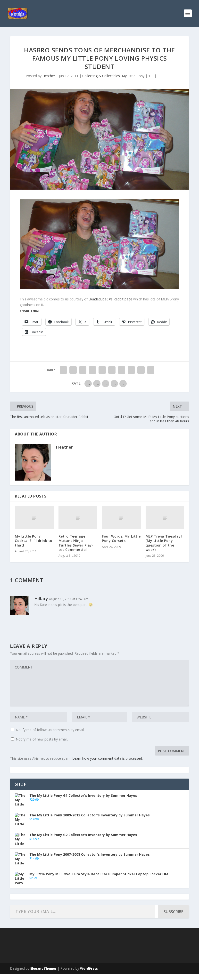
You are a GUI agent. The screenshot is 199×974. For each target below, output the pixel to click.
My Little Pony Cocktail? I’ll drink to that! (33, 540)
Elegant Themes (43, 968)
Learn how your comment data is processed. (107, 758)
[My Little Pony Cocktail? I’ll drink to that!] (34, 518)
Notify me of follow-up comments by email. (50, 729)
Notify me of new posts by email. (42, 739)
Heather (48, 75)
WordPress (89, 968)
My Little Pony (133, 75)
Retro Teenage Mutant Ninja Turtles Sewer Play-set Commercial (76, 543)
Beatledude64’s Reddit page (110, 299)
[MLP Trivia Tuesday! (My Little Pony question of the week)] (165, 518)
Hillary (41, 598)
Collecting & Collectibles (101, 75)
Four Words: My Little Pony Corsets (121, 538)
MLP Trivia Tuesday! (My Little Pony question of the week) (164, 543)
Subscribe (173, 911)
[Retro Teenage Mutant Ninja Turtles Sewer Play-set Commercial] (77, 518)
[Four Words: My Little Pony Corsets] (121, 518)
